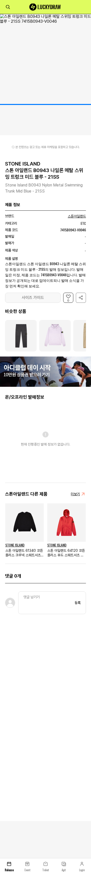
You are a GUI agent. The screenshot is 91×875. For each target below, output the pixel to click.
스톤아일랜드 (77, 216)
